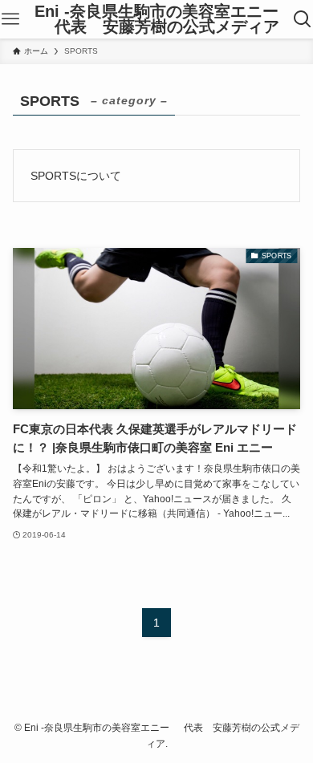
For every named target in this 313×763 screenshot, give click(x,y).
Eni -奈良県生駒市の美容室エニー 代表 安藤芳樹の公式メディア (156, 19)
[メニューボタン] (10, 19)
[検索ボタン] (303, 19)
